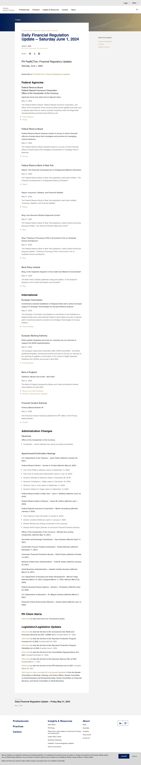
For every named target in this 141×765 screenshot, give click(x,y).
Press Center (87, 735)
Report (25, 184)
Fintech (101, 44)
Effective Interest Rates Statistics (35, 393)
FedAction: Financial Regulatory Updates (61, 743)
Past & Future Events (54, 747)
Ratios (24, 119)
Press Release (28, 116)
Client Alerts (52, 725)
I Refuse (134, 756)
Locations (86, 731)
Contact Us (86, 738)
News (84, 725)
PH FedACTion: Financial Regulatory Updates (40, 31)
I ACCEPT (124, 756)
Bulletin (25, 422)
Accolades (86, 728)
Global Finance (103, 47)
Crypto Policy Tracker (54, 737)
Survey (25, 156)
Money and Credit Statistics (32, 391)
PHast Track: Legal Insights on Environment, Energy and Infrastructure (64, 732)
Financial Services (105, 41)
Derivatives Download (55, 740)
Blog (24, 229)
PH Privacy (51, 728)
